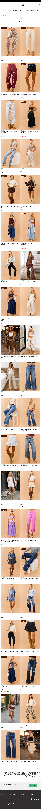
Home (2, 13)
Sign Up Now (33, 785)
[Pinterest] (39, 799)
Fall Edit (17, 8)
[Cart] (39, 4)
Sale (37, 10)
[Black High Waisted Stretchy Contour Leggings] (10, 634)
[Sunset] (25, 136)
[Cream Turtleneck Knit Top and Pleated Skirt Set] (30, 485)
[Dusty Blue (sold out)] (4, 136)
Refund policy (30, 807)
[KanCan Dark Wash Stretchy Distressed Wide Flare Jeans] (30, 598)
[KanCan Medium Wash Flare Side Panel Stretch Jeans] (10, 412)
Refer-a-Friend (33, 794)
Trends (32, 10)
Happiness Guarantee (11, 794)
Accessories (27, 10)
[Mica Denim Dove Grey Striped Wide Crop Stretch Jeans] (10, 115)
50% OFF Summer (5, 8)
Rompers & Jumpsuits (34, 8)
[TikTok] (37, 799)
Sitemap (32, 796)
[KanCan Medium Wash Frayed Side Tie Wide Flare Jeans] (10, 153)
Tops (22, 8)
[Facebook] (32, 799)
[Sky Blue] (21, 248)
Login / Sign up (31, 4)
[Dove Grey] (1, 136)
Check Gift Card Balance (24, 801)
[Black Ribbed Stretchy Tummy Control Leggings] (10, 265)
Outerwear (15, 10)
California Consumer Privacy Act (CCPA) (12, 804)
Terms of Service (26, 807)
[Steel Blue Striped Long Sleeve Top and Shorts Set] (10, 598)
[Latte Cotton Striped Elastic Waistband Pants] (30, 153)
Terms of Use (10, 798)
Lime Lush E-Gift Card (23, 798)
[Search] (36, 4)
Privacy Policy (10, 801)
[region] (20, 1)
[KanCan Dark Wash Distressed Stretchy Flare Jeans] (30, 670)
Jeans (4, 10)
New (12, 8)
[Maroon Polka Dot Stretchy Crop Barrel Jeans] (10, 77)
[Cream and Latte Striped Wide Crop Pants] (30, 340)
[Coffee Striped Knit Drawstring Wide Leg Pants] (30, 265)
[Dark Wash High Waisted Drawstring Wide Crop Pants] (10, 227)
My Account (3, 794)
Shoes (21, 10)
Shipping (2, 798)
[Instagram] (35, 799)
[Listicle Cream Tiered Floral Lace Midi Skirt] (30, 745)
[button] (11, 55)
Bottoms (9, 10)
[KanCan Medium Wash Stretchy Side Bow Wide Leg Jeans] (30, 412)
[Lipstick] (22, 136)
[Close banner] (39, 1)
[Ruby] (7, 545)
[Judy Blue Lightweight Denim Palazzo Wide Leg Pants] (30, 376)
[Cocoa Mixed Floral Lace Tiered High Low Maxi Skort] (10, 340)
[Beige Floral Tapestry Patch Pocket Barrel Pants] (30, 708)
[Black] (21, 136)
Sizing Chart (10, 796)
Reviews (21, 796)
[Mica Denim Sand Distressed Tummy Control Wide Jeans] (10, 376)
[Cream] (21, 506)
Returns (2, 796)
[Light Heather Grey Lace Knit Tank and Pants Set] (30, 301)
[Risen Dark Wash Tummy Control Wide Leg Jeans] (10, 745)
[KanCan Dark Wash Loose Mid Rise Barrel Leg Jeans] (30, 449)
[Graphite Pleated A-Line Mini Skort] (10, 562)
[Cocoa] (22, 98)
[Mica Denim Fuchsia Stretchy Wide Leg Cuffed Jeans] (30, 523)
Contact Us (22, 794)
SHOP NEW (27, 1)
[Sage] (3, 136)
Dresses (26, 8)
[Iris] (26, 136)
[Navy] (21, 98)
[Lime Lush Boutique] (20, 5)
